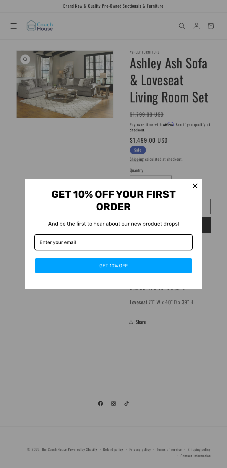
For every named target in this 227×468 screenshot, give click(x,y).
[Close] (195, 186)
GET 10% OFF (113, 265)
